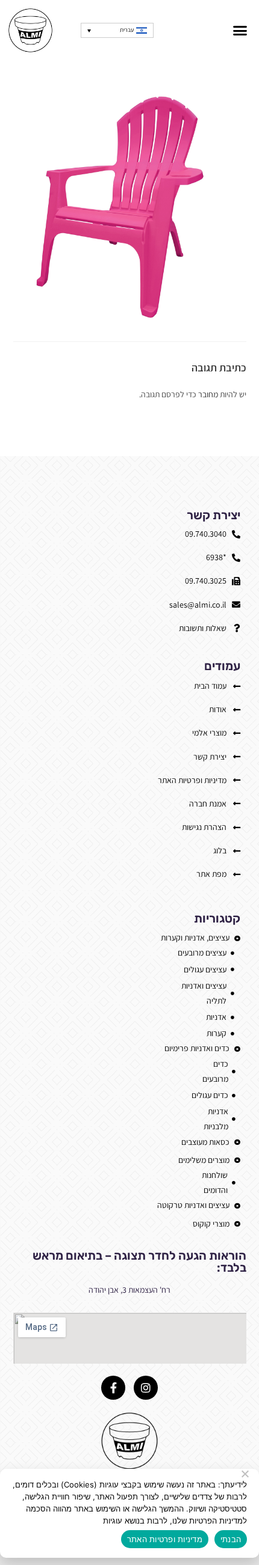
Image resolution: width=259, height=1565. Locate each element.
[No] (246, 1474)
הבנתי (230, 1539)
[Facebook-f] (113, 1388)
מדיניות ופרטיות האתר (164, 1539)
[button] (240, 30)
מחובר (208, 394)
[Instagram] (146, 1388)
